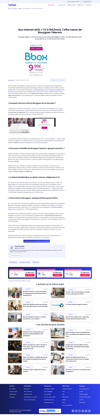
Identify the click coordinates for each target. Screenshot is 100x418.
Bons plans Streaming (29, 399)
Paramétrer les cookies (15, 411)
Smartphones (12, 394)
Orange (64, 399)
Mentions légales (83, 394)
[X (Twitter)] (76, 411)
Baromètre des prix (49, 399)
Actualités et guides (49, 388)
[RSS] (89, 411)
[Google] (73, 411)
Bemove (29, 410)
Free (63, 391)
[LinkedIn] (86, 411)
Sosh (63, 402)
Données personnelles (85, 397)
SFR (63, 394)
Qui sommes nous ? (84, 388)
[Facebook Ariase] (79, 411)
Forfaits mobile (13, 391)
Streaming (12, 397)
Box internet (12, 388)
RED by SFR (65, 397)
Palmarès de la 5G (49, 402)
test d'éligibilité (15, 161)
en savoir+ (28, 280)
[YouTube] (83, 411)
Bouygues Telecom (25, 262)
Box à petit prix (28, 391)
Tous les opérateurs (67, 405)
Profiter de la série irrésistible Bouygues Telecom (36, 241)
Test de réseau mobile (49, 397)
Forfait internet (13, 262)
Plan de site (82, 402)
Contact (81, 391)
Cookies (81, 399)
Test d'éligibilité (48, 391)
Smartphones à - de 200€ (30, 397)
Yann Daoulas (11, 80)
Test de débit (47, 394)
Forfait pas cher (28, 394)
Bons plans (36, 262)
